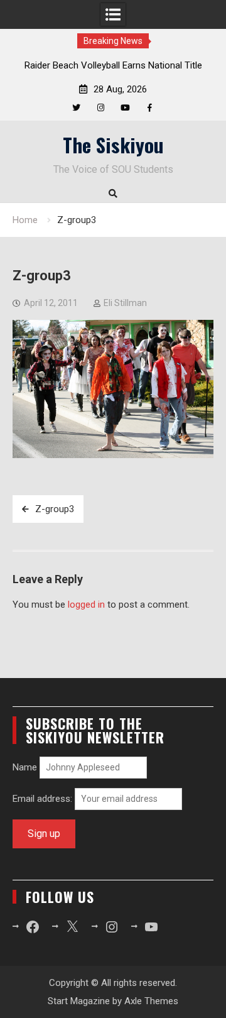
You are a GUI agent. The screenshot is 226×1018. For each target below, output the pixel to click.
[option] (113, 65)
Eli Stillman (125, 303)
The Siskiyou (113, 144)
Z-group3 (54, 509)
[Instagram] (101, 108)
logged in (86, 604)
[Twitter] (76, 108)
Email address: (44, 798)
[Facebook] (150, 108)
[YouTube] (125, 108)
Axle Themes (151, 1001)
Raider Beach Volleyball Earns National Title (113, 65)
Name (25, 767)
